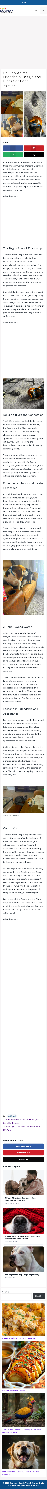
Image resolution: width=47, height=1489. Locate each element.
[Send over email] (13, 154)
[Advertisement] (23, 41)
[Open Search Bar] (36, 10)
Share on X (23, 1159)
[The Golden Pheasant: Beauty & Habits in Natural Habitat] (23, 1410)
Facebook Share (23, 1146)
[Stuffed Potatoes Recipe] (23, 1365)
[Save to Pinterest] (34, 148)
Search (5, 1292)
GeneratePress (32, 1485)
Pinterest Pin (23, 1153)
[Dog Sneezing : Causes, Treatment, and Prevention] (23, 1452)
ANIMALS (12, 1116)
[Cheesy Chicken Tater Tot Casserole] (23, 1320)
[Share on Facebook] (13, 148)
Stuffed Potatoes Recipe (13, 1391)
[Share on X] (34, 154)
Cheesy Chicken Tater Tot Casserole (18, 1338)
